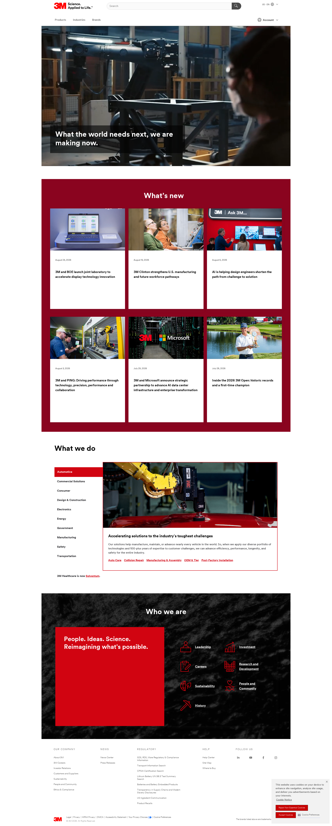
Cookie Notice (284, 800)
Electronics (64, 509)
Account (268, 20)
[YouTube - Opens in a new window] (250, 757)
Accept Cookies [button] (286, 815)
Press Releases (107, 763)
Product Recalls (144, 803)
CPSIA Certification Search (150, 771)
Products (60, 20)
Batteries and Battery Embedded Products (157, 784)
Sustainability (205, 686)
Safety (61, 547)
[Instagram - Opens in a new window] (275, 757)
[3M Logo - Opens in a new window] (73, 6)
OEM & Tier (191, 560)
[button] (308, 815)
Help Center (208, 757)
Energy (61, 519)
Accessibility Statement (115, 817)
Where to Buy (209, 768)
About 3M (59, 757)
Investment (247, 647)
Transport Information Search (151, 766)
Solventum (92, 576)
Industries (79, 20)
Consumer (63, 491)
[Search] (236, 6)
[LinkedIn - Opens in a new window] (238, 757)
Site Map (206, 763)
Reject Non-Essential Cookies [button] (292, 808)
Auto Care (114, 560)
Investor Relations (62, 768)
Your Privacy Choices (137, 817)
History (200, 706)
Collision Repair (134, 560)
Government (65, 528)
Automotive (64, 472)
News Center (106, 757)
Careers (200, 666)
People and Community (65, 784)
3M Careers (59, 763)
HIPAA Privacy (88, 817)
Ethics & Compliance (64, 790)
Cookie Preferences (162, 817)
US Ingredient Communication (152, 798)
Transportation (66, 556)
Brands (96, 20)
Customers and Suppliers (66, 774)
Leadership (203, 647)
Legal (68, 817)
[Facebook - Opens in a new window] (263, 757)
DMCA (100, 817)
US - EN (266, 5)
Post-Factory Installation (217, 560)
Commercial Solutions (71, 481)
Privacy (76, 817)
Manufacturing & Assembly (164, 560)
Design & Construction (71, 500)
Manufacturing (66, 537)
